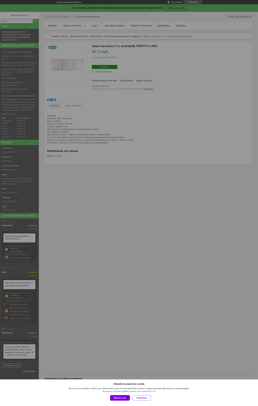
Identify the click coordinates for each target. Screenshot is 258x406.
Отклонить (142, 398)
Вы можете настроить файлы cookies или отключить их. (128, 391)
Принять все (120, 398)
